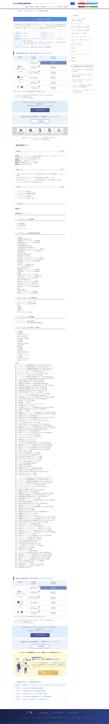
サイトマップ (94, 1)
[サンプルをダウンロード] (49, 131)
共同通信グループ (80, 717)
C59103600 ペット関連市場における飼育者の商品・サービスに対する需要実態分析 (82, 86)
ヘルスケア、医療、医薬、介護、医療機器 (80, 30)
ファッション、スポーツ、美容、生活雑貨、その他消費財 (78, 19)
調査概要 (40, 151)
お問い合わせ (94, 6)
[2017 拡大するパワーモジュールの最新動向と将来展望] (40, 131)
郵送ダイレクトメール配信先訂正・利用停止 (52, 717)
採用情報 (66, 6)
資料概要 (40, 186)
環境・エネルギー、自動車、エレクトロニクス (81, 39)
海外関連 (73, 61)
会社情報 (60, 6)
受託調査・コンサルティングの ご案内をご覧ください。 (48, 672)
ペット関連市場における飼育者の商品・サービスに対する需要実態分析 (37, 696)
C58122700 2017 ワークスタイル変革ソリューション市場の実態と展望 (82, 91)
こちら (31, 40)
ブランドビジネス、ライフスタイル (79, 36)
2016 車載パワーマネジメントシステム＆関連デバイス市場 (35, 693)
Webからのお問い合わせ (73, 712)
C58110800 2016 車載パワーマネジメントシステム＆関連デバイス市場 (82, 80)
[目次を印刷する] (30, 131)
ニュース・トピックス (52, 6)
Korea (87, 1)
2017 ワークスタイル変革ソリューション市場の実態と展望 (35, 699)
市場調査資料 (20, 10)
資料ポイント (40, 169)
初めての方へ (82, 3)
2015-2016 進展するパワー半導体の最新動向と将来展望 (34, 690)
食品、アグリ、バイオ (76, 23)
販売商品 (37, 6)
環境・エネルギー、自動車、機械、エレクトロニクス (33, 46)
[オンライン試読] (58, 131)
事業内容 (32, 6)
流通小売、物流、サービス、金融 (78, 33)
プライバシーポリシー (24, 717)
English (82, 1)
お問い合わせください (40, 91)
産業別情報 (43, 6)
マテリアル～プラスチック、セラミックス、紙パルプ (77, 44)
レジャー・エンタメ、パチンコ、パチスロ (80, 54)
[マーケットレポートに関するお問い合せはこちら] (21, 131)
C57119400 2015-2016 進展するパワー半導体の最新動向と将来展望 (82, 75)
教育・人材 (73, 51)
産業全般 (73, 57)
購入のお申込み (40, 110)
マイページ (82, 6)
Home (27, 6)
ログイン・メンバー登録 (92, 3)
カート (88, 6)
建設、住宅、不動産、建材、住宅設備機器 (80, 27)
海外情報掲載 (47, 46)
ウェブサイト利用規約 (36, 717)
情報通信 (73, 48)
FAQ (73, 717)
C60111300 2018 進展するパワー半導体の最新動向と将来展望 (82, 70)
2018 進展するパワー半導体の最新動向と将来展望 (33, 688)
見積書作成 (41, 121)
